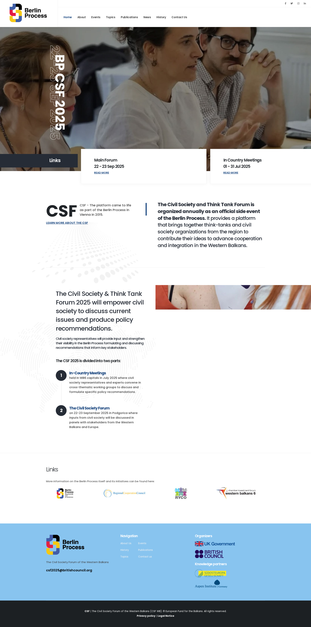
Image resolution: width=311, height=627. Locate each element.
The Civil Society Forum (89, 408)
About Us (125, 543)
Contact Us (179, 17)
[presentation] (9, 99)
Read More (101, 172)
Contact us (145, 556)
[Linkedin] (305, 3)
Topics (110, 17)
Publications (129, 17)
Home (68, 17)
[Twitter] (291, 3)
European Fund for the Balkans (184, 611)
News (147, 17)
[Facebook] (285, 3)
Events (95, 17)
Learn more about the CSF (67, 223)
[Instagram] (298, 3)
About (81, 17)
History (161, 17)
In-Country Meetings (87, 373)
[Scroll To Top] (304, 623)
